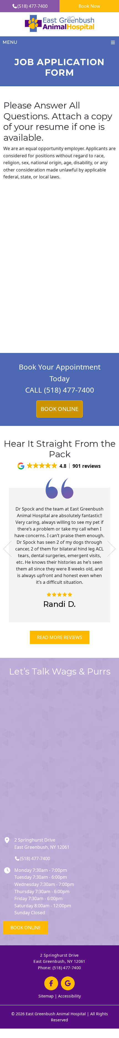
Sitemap (46, 996)
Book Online (26, 928)
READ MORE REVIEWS (59, 637)
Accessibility (69, 996)
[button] (59, 466)
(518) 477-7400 (32, 6)
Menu (9, 42)
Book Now (89, 6)
